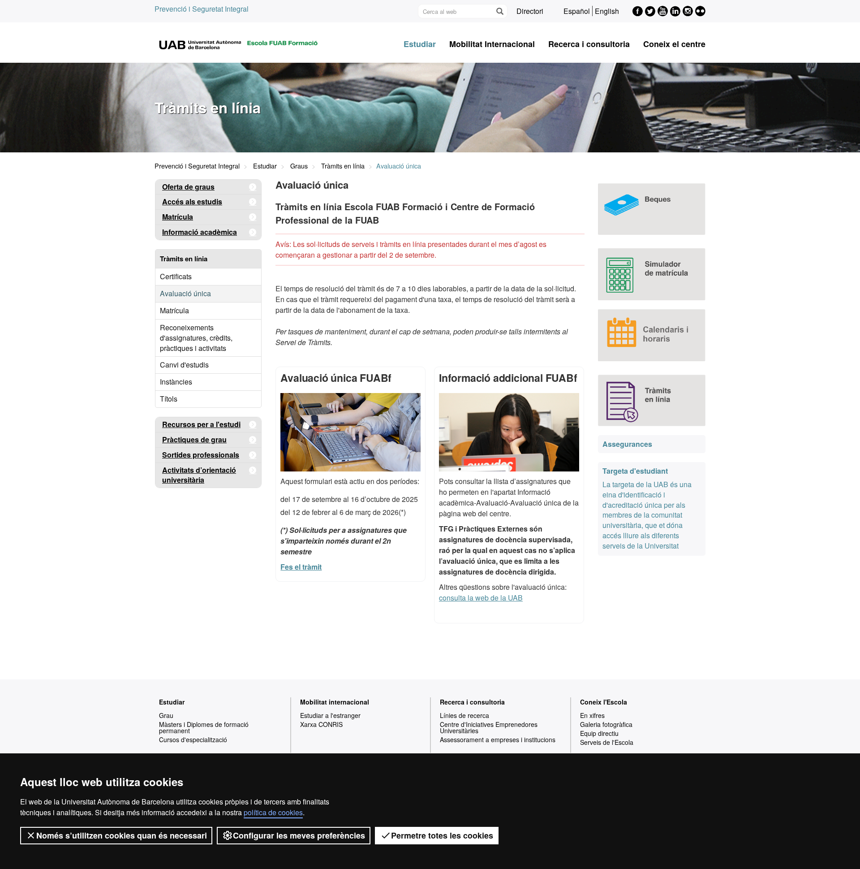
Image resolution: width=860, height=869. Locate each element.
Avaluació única (185, 293)
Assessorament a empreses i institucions (497, 739)
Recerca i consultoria (589, 44)
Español (576, 11)
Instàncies (176, 381)
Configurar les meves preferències (299, 835)
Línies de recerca (464, 715)
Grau (166, 715)
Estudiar (420, 44)
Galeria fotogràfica (606, 724)
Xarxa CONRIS (321, 724)
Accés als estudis (192, 201)
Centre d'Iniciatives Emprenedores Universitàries (489, 727)
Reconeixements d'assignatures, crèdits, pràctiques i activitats (196, 337)
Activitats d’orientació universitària (199, 475)
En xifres (592, 715)
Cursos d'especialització (193, 739)
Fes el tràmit (301, 567)
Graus (299, 165)
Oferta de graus (188, 187)
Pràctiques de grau (194, 439)
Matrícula (177, 217)
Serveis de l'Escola (606, 742)
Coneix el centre (674, 44)
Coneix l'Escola (603, 701)
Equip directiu (599, 733)
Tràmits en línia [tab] (183, 259)
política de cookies (273, 812)
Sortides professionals (200, 455)
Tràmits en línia (343, 165)
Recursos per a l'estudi (201, 424)
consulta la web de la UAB (481, 597)
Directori (529, 11)
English (607, 11)
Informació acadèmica (199, 232)
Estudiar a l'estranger (330, 715)
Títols (168, 398)
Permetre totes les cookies (442, 835)
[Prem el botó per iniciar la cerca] (499, 11)
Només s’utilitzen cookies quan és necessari (121, 835)
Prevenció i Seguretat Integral (202, 9)
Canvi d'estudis (184, 364)
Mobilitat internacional (334, 701)
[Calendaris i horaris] (651, 335)
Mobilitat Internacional (492, 44)
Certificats (176, 276)
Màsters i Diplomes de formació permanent (204, 727)
